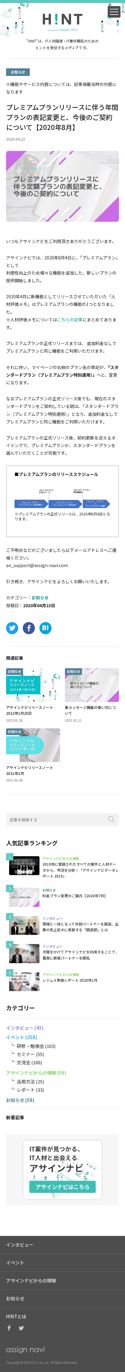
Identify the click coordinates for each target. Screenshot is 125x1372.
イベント (15, 1037)
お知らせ (18, 71)
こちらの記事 (70, 319)
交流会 (23, 1062)
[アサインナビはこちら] (62, 1169)
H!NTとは (16, 1316)
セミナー (26, 1054)
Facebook (9, 1328)
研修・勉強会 (30, 1046)
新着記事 (15, 1117)
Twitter (21, 1328)
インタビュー (19, 1028)
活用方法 (26, 1081)
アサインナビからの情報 (31, 1072)
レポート (26, 1089)
